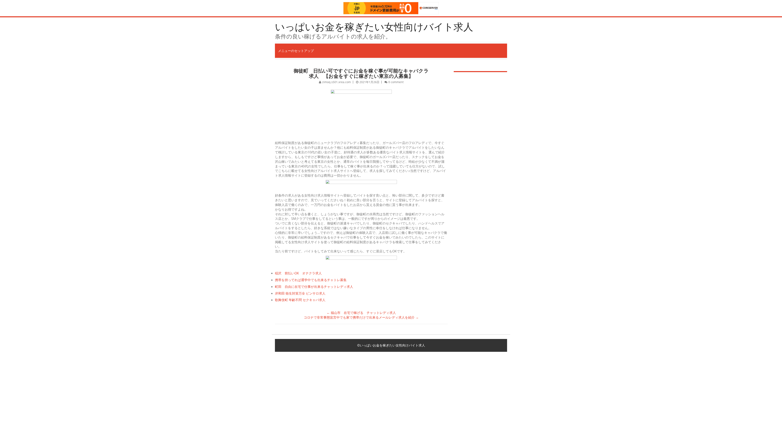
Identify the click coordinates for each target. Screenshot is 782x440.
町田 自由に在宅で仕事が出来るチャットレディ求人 (314, 286)
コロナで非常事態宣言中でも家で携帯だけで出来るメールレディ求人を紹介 (361, 317)
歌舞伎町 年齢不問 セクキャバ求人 (300, 300)
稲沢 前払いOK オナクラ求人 (298, 273)
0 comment (396, 82)
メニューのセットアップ (296, 50)
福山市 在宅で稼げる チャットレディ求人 (361, 312)
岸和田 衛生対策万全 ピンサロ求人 (300, 293)
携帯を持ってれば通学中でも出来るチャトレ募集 (311, 280)
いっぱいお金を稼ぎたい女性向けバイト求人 (374, 26)
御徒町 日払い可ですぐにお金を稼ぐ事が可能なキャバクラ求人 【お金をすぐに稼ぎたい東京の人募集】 (361, 73)
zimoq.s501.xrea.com (336, 82)
